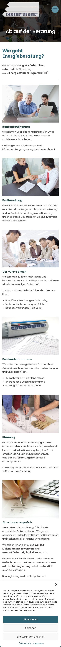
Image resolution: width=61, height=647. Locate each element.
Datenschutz (25, 643)
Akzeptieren (30, 619)
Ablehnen (30, 628)
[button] (56, 584)
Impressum (38, 643)
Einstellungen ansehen (30, 636)
